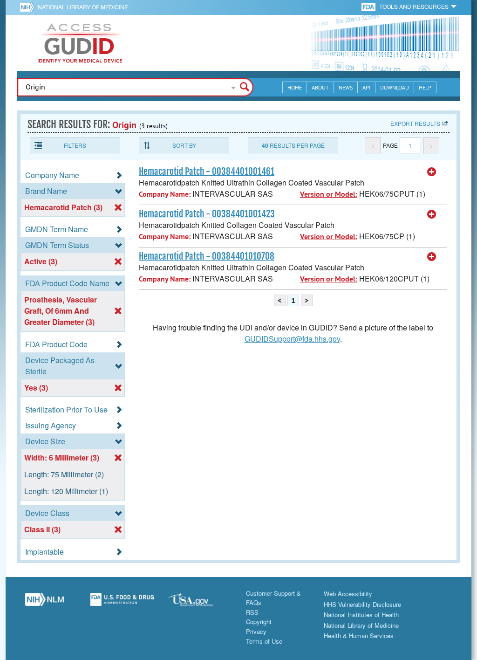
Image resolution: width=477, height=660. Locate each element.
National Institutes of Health (361, 614)
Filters (75, 145)
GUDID (80, 43)
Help (425, 87)
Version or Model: (328, 194)
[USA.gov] (200, 603)
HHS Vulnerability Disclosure (362, 604)
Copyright (259, 621)
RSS (252, 612)
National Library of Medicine (83, 7)
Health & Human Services (359, 635)
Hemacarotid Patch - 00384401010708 (206, 256)
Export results (415, 123)
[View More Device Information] (431, 172)
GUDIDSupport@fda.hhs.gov (292, 338)
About (320, 87)
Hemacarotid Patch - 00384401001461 (206, 171)
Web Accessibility (348, 593)
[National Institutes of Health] (29, 7)
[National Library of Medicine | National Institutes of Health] (44, 603)
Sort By (184, 145)
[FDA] (369, 6)
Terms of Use (264, 641)
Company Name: (165, 194)
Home (294, 87)
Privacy (256, 631)
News (346, 87)
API (366, 87)
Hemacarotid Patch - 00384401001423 (207, 214)
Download (394, 87)
